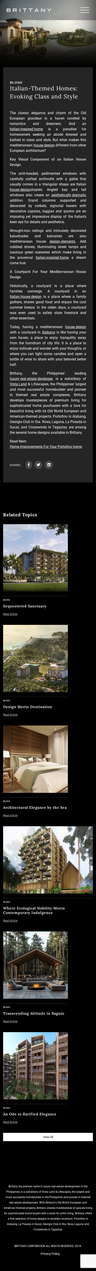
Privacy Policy (50, 1253)
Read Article (10, 614)
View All (48, 1137)
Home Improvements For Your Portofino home (46, 447)
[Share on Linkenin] (49, 465)
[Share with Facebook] (28, 465)
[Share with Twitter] (38, 465)
